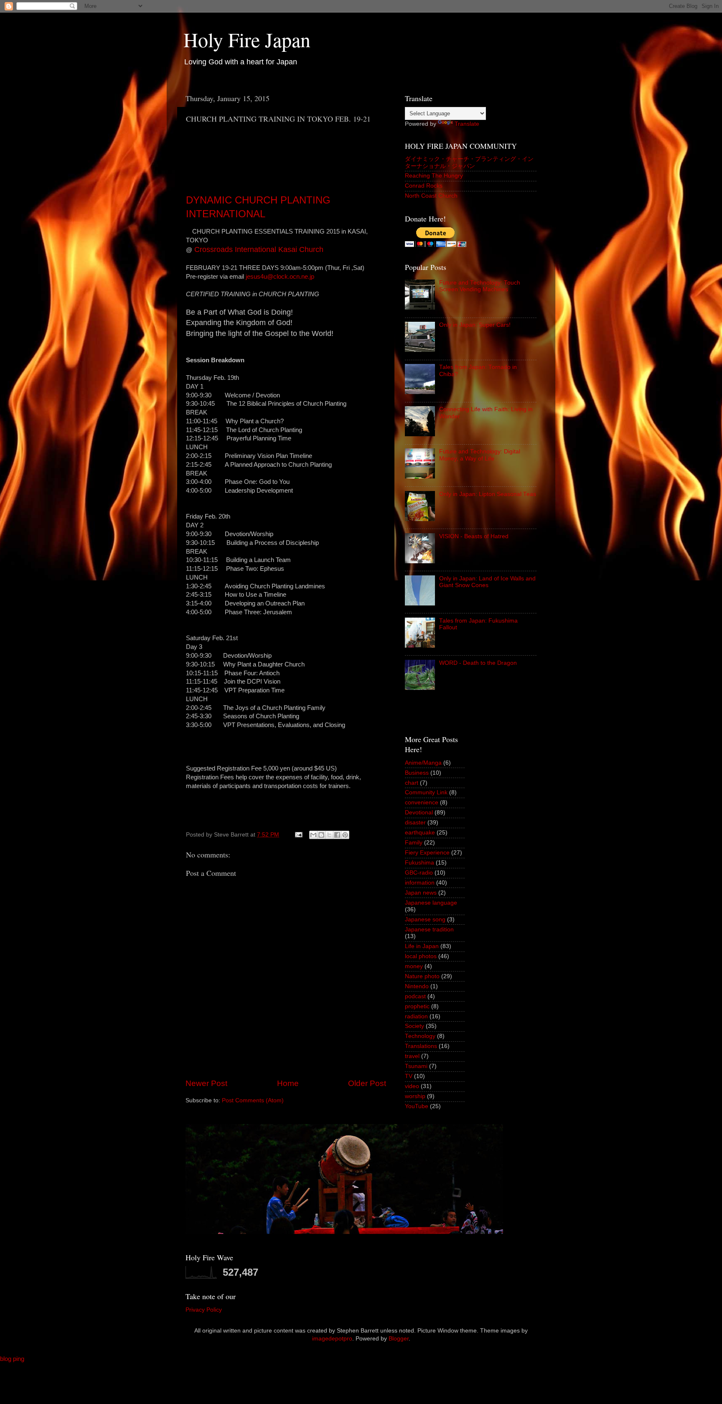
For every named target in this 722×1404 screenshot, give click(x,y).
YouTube (416, 1106)
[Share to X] (329, 835)
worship (415, 1096)
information (420, 883)
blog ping (12, 1358)
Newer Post (206, 1083)
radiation (416, 1016)
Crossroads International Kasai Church (258, 249)
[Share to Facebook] (337, 835)
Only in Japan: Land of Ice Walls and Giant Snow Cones (487, 581)
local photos (421, 956)
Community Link (426, 792)
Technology (420, 1036)
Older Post (367, 1083)
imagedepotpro (332, 1338)
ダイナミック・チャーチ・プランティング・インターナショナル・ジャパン (469, 162)
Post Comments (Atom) (253, 1100)
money (414, 966)
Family (413, 842)
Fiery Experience (427, 853)
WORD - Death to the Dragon (478, 663)
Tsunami (416, 1066)
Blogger (399, 1338)
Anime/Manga (423, 763)
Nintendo (417, 986)
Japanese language (431, 903)
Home (288, 1083)
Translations (421, 1046)
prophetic (417, 1006)
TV (408, 1076)
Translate (467, 124)
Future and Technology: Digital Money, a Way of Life (479, 454)
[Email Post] (298, 835)
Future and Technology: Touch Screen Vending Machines (479, 286)
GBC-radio (419, 873)
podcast (415, 996)
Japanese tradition (429, 929)
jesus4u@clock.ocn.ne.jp (280, 276)
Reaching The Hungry (434, 176)
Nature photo (422, 976)
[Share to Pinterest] (345, 835)
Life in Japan (422, 946)
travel (412, 1056)
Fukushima (419, 863)
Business (417, 773)
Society (414, 1026)
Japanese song (425, 919)
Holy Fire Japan (246, 39)
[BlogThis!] (321, 835)
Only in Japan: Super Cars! (475, 325)
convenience (421, 802)
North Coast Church (431, 196)
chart (411, 783)
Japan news (421, 893)
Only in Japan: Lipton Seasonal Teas (487, 494)
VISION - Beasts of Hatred (473, 536)
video (412, 1086)
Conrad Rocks (423, 186)
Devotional (419, 812)
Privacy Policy (204, 1310)
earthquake (420, 832)
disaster (415, 822)
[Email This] (313, 835)
